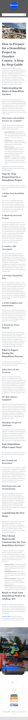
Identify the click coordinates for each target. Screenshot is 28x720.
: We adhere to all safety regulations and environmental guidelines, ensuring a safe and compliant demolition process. (14, 581)
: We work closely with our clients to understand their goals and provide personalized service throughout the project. (15, 587)
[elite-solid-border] (14, 694)
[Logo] (14, 682)
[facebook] (13, 689)
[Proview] (14, 704)
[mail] (15, 689)
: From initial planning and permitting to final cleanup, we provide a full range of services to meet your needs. (15, 574)
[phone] (14, 691)
